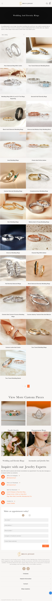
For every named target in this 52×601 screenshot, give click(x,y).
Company (25, 573)
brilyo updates (25, 589)
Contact (25, 584)
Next (46, 546)
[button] (50, 593)
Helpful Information (25, 578)
